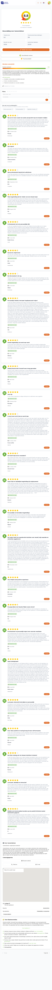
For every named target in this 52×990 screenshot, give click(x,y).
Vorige (5, 952)
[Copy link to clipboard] (38, 3)
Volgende (46, 952)
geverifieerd (7, 941)
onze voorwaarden (38, 931)
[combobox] (26, 94)
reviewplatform (40, 933)
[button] (26, 947)
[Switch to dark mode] (41, 3)
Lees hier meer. (32, 943)
